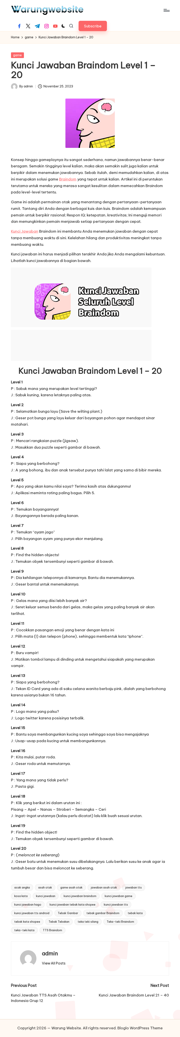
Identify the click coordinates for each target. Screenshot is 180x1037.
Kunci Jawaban (24, 231)
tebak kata (135, 913)
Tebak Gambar (68, 913)
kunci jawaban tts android (31, 913)
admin (50, 953)
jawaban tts (133, 887)
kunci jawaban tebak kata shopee (72, 904)
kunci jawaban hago (27, 904)
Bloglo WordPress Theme (140, 1028)
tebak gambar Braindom (102, 913)
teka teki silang (88, 921)
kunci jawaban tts (116, 904)
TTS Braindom (52, 930)
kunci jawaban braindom (80, 896)
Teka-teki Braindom (120, 921)
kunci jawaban (45, 896)
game (17, 55)
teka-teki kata (24, 930)
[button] (93, 26)
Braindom (67, 179)
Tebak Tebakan (59, 921)
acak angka (22, 887)
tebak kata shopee (27, 921)
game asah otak (71, 887)
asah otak (45, 887)
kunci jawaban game (118, 896)
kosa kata (21, 896)
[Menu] (166, 10)
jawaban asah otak (104, 887)
